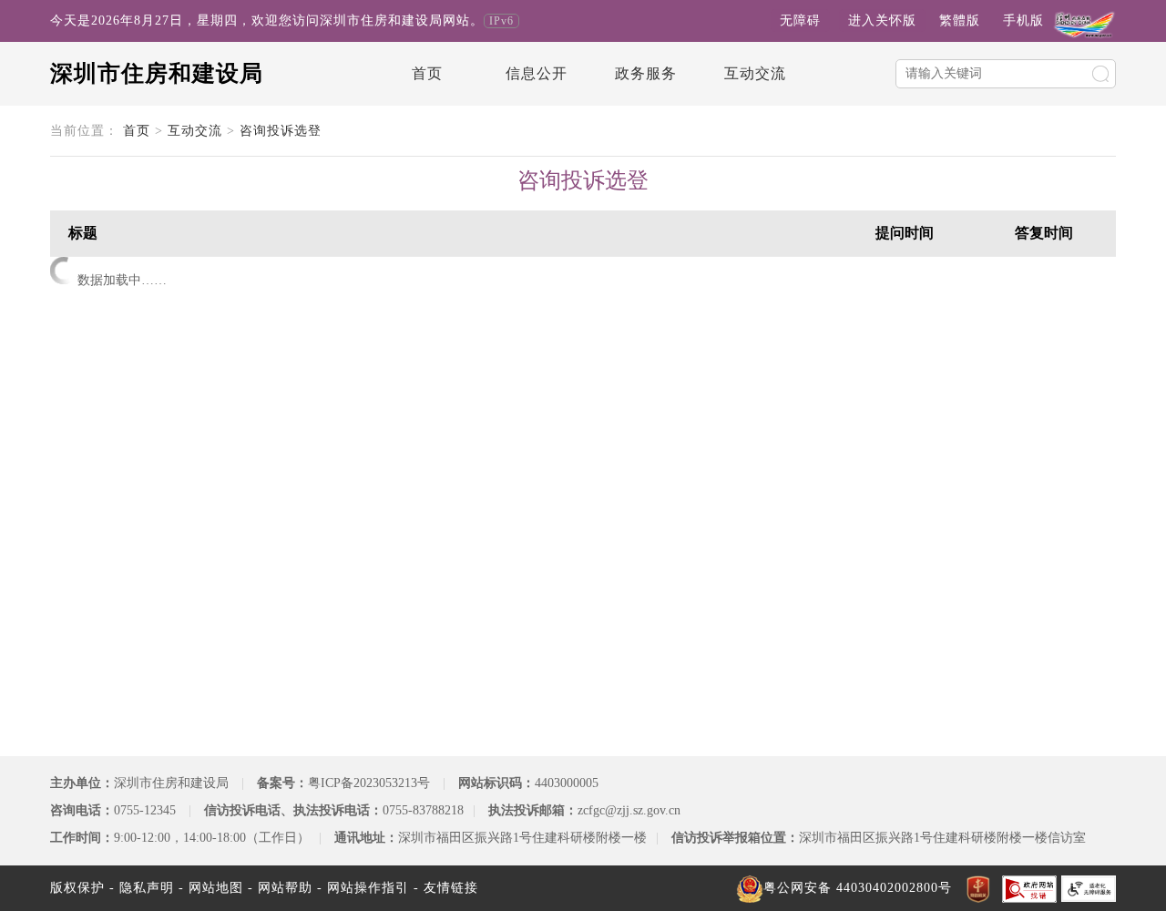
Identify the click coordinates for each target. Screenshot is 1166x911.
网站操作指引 (368, 888)
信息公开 (537, 73)
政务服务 (646, 73)
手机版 (1023, 20)
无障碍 (800, 20)
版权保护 (77, 888)
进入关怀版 (882, 20)
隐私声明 (146, 888)
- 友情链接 (446, 888)
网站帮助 (285, 888)
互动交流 (755, 73)
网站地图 (216, 888)
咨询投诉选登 (281, 131)
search (1100, 73)
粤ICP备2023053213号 (369, 783)
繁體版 (959, 20)
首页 (427, 73)
